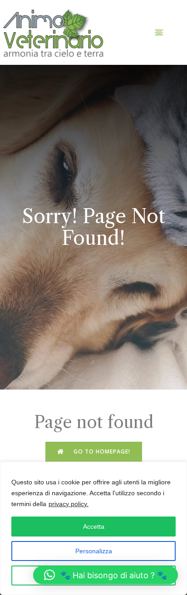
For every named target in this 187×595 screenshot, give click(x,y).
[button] (105, 575)
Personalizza (93, 551)
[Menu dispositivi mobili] (159, 32)
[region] (93, 528)
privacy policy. (69, 503)
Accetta (93, 526)
